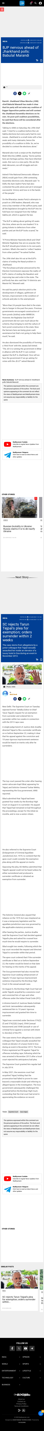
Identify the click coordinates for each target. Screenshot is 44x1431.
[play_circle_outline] (19, 507)
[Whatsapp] (24, 93)
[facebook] (15, 93)
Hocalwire (22, 1422)
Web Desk (13, 694)
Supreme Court (13, 1112)
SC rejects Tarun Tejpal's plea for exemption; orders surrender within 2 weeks (17, 632)
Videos (5, 520)
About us (21, 1399)
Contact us (21, 1401)
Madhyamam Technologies (22, 1420)
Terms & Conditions (21, 1406)
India (5, 41)
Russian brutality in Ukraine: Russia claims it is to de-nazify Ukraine (19, 529)
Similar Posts (7, 1267)
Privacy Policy (21, 1404)
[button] (3, 3)
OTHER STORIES (8, 494)
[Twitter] (20, 93)
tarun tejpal (24, 1112)
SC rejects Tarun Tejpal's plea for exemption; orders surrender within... (18, 1299)
